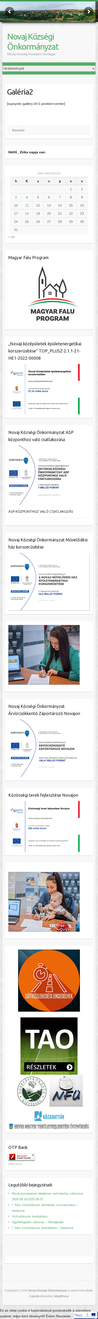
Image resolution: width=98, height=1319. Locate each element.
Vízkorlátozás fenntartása (29, 1216)
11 (27, 205)
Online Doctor (15, 1164)
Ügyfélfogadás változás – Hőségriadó (37, 1222)
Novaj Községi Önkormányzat (33, 41)
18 (27, 213)
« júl (11, 237)
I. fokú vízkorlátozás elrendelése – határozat (42, 1228)
